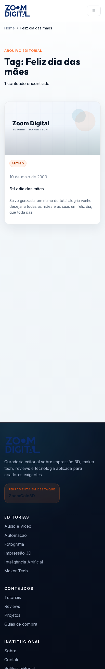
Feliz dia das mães (26, 188)
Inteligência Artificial (23, 561)
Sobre (10, 650)
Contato (12, 659)
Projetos (12, 615)
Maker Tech (16, 570)
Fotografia (14, 544)
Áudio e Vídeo (17, 526)
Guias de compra (20, 624)
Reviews (12, 606)
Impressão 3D (17, 553)
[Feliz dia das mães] (52, 128)
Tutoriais (12, 597)
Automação (15, 535)
